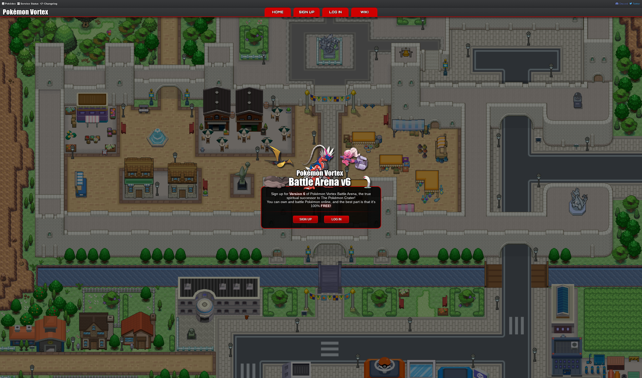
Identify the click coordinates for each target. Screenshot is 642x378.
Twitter (636, 3)
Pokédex (10, 3)
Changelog (50, 3)
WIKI (364, 12)
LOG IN (335, 12)
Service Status (29, 3)
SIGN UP (306, 12)
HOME (277, 12)
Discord (623, 3)
